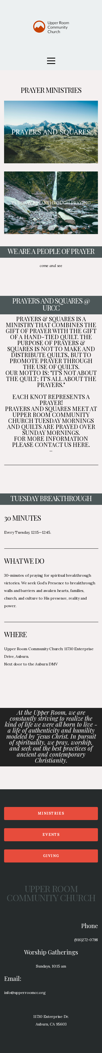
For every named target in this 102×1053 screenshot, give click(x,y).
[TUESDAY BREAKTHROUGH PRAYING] (51, 234)
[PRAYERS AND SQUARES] (51, 163)
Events (51, 834)
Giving (51, 856)
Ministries (51, 813)
